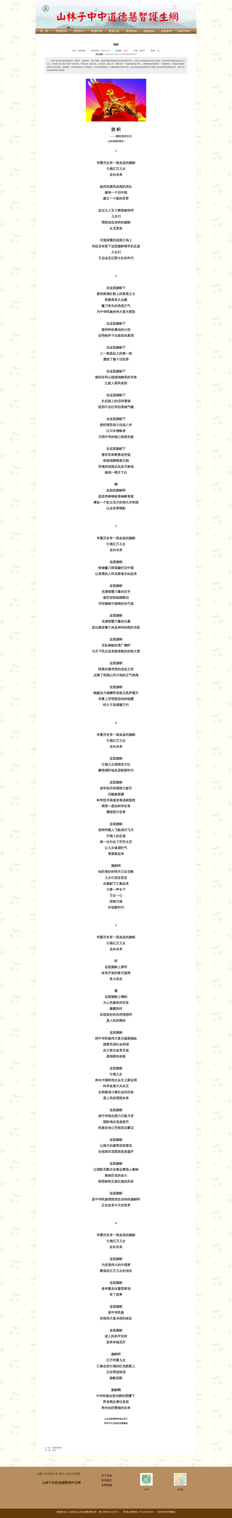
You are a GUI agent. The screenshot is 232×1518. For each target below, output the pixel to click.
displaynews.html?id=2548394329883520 (121, 54)
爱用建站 (171, 1512)
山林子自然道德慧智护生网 (61, 1482)
